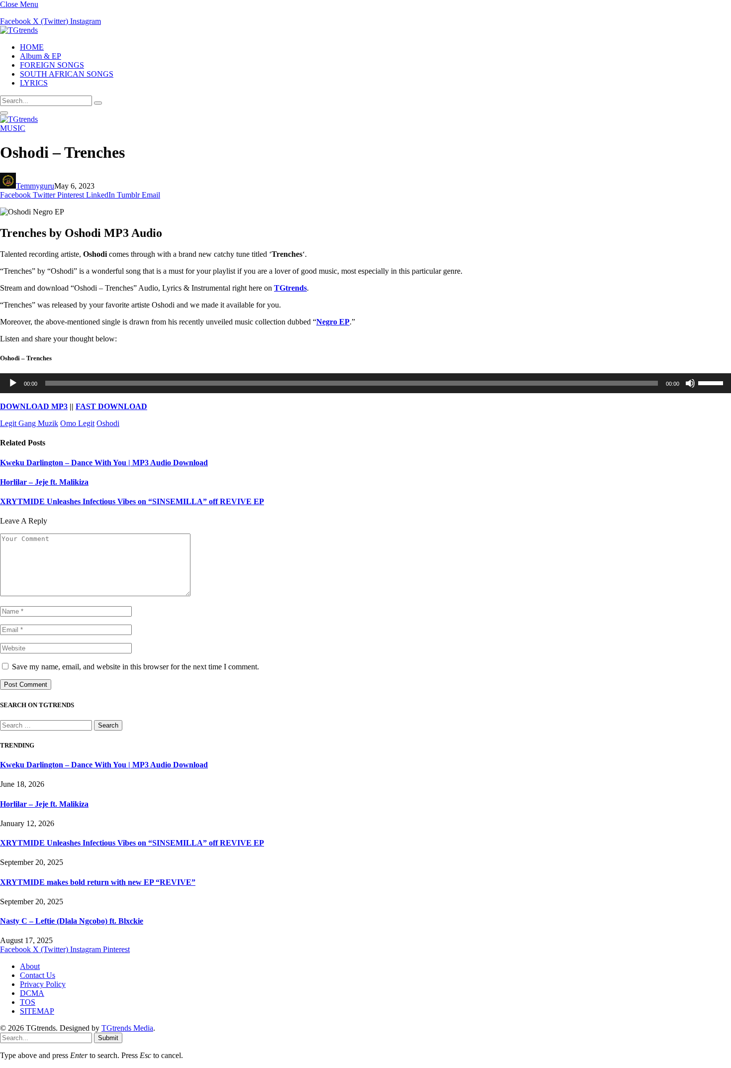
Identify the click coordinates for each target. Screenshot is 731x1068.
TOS (27, 1002)
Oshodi (107, 423)
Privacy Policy (43, 984)
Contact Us (37, 975)
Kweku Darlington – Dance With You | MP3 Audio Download (104, 462)
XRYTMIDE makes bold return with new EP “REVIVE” (97, 882)
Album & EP (40, 56)
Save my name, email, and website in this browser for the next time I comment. (135, 666)
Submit (108, 1038)
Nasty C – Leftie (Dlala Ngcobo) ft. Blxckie (71, 921)
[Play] (13, 383)
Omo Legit (77, 423)
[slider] (712, 382)
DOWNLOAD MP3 (34, 406)
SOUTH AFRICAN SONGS (66, 74)
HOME (32, 47)
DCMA (32, 993)
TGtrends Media (127, 1028)
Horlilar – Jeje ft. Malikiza (44, 482)
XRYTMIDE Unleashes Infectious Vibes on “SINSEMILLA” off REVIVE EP (132, 501)
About (30, 966)
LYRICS (34, 83)
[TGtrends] (19, 30)
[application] (365, 383)
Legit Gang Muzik (29, 423)
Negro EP (333, 322)
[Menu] (4, 112)
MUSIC (12, 128)
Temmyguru (35, 186)
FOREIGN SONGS (52, 65)
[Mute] (690, 383)
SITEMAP (37, 1011)
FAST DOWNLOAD (111, 406)
